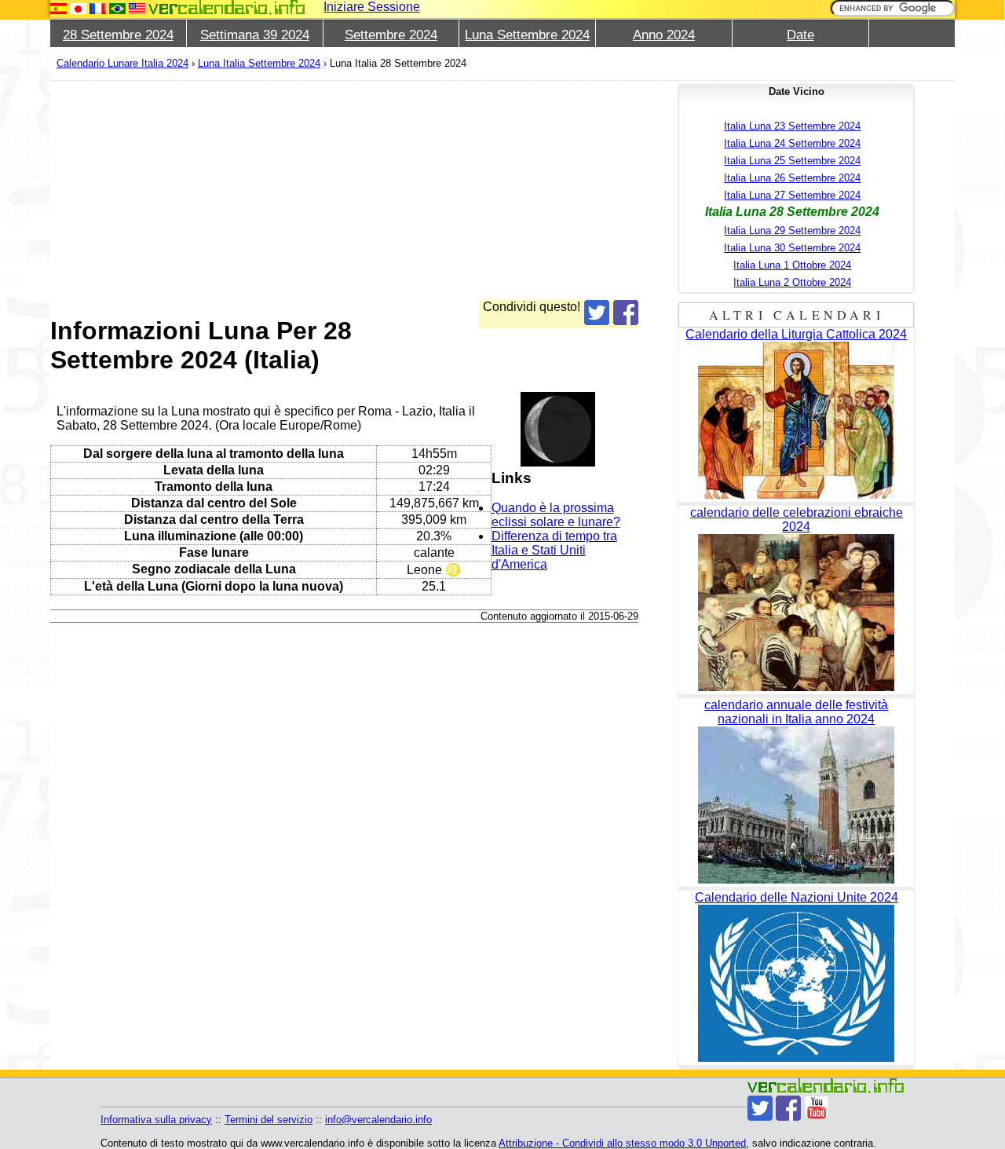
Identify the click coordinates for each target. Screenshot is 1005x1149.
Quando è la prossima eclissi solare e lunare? (556, 515)
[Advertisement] (344, 190)
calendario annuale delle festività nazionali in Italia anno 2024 (796, 712)
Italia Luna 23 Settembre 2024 (792, 126)
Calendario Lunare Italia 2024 (122, 63)
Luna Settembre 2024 (527, 34)
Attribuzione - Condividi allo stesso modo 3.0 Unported (622, 1143)
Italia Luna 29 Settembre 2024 (792, 230)
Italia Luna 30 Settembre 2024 (792, 248)
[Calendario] (226, 7)
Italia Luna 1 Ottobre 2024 (792, 265)
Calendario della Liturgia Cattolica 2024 (796, 334)
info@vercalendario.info (378, 1119)
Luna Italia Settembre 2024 (259, 63)
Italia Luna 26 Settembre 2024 (792, 178)
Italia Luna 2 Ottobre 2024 (792, 282)
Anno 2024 (664, 34)
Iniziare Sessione (371, 6)
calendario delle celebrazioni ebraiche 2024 (796, 519)
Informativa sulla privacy (156, 1119)
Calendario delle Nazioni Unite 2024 (796, 897)
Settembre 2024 (391, 34)
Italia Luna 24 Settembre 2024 (792, 143)
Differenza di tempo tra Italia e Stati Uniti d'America (554, 550)
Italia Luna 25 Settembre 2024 (792, 160)
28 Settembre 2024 (118, 34)
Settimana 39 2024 (254, 34)
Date (800, 34)
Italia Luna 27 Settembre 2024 (792, 195)
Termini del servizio (268, 1119)
